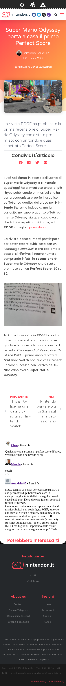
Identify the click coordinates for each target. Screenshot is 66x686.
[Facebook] (34, 15)
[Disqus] (33, 485)
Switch (47, 66)
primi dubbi (37, 227)
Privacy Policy (38, 681)
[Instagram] (44, 15)
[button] (55, 14)
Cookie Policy (56, 681)
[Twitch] (49, 15)
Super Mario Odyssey (27, 66)
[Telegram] (39, 15)
